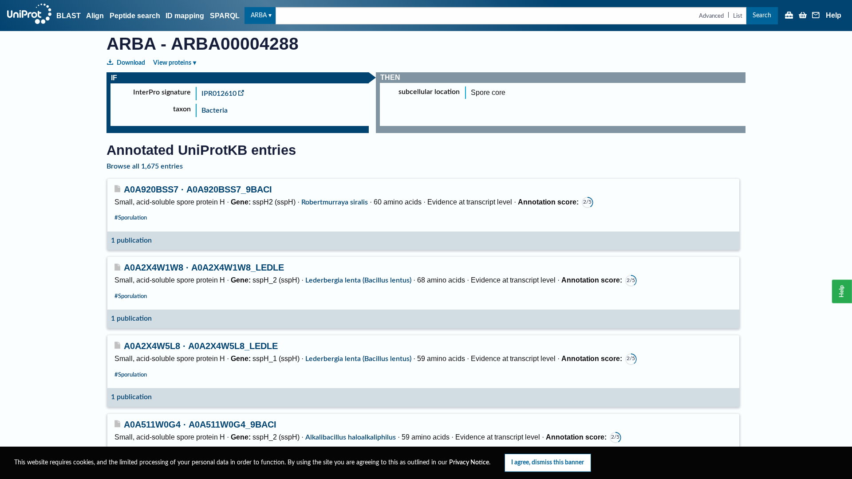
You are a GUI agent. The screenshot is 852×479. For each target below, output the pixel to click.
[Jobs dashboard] (789, 16)
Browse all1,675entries (144, 166)
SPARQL (225, 16)
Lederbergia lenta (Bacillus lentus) (358, 280)
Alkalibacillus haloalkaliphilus (350, 437)
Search (762, 15)
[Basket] (803, 16)
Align (95, 16)
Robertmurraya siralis (334, 202)
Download (131, 62)
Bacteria (214, 110)
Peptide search (135, 16)
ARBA (259, 15)
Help (833, 15)
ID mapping (185, 16)
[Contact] (816, 16)
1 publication (131, 240)
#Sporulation (130, 217)
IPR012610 (219, 93)
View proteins (172, 62)
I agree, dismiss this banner (547, 462)
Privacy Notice (469, 462)
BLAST (68, 16)
